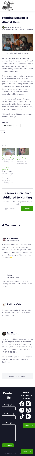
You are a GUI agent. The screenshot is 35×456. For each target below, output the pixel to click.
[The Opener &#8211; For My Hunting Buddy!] (8, 151)
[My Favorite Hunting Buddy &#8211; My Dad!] (23, 151)
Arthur (9, 275)
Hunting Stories (17, 29)
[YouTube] (28, 416)
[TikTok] (21, 416)
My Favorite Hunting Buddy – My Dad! (22, 158)
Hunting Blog (6, 29)
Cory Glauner (12, 333)
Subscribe (27, 209)
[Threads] (28, 410)
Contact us (8, 445)
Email (9, 414)
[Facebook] (21, 403)
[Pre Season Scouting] (9, 175)
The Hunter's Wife (14, 304)
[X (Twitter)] (28, 403)
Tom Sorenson (12, 238)
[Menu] (32, 5)
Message (9, 423)
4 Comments (29, 29)
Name (9, 405)
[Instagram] (21, 410)
